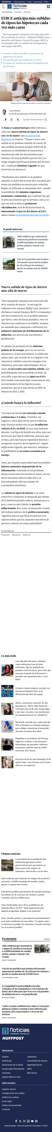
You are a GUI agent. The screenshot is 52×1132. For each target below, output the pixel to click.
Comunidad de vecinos (37, 1060)
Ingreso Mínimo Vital (11, 1076)
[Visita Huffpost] (48, 6)
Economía (5, 535)
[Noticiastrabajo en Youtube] (32, 1121)
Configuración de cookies (13, 1093)
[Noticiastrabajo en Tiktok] (28, 1121)
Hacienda (6, 1072)
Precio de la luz (19, 2)
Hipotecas (16, 535)
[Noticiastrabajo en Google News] (36, 1121)
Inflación (26, 535)
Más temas (32, 1072)
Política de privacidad (11, 1105)
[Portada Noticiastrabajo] (26, 1031)
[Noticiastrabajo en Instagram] (23, 1121)
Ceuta (29, 2)
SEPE (29, 1068)
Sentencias (7, 1060)
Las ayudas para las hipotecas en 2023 (22, 59)
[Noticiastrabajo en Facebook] (15, 1121)
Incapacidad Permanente (13, 1068)
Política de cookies (10, 1097)
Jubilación (31, 1056)
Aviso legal (7, 1101)
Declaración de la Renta (12, 1064)
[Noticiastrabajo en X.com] (19, 1121)
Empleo (5, 1056)
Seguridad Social (34, 1064)
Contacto (6, 1109)
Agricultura (38, 2)
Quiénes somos (9, 1089)
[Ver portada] (17, 6)
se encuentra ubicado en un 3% (32, 214)
